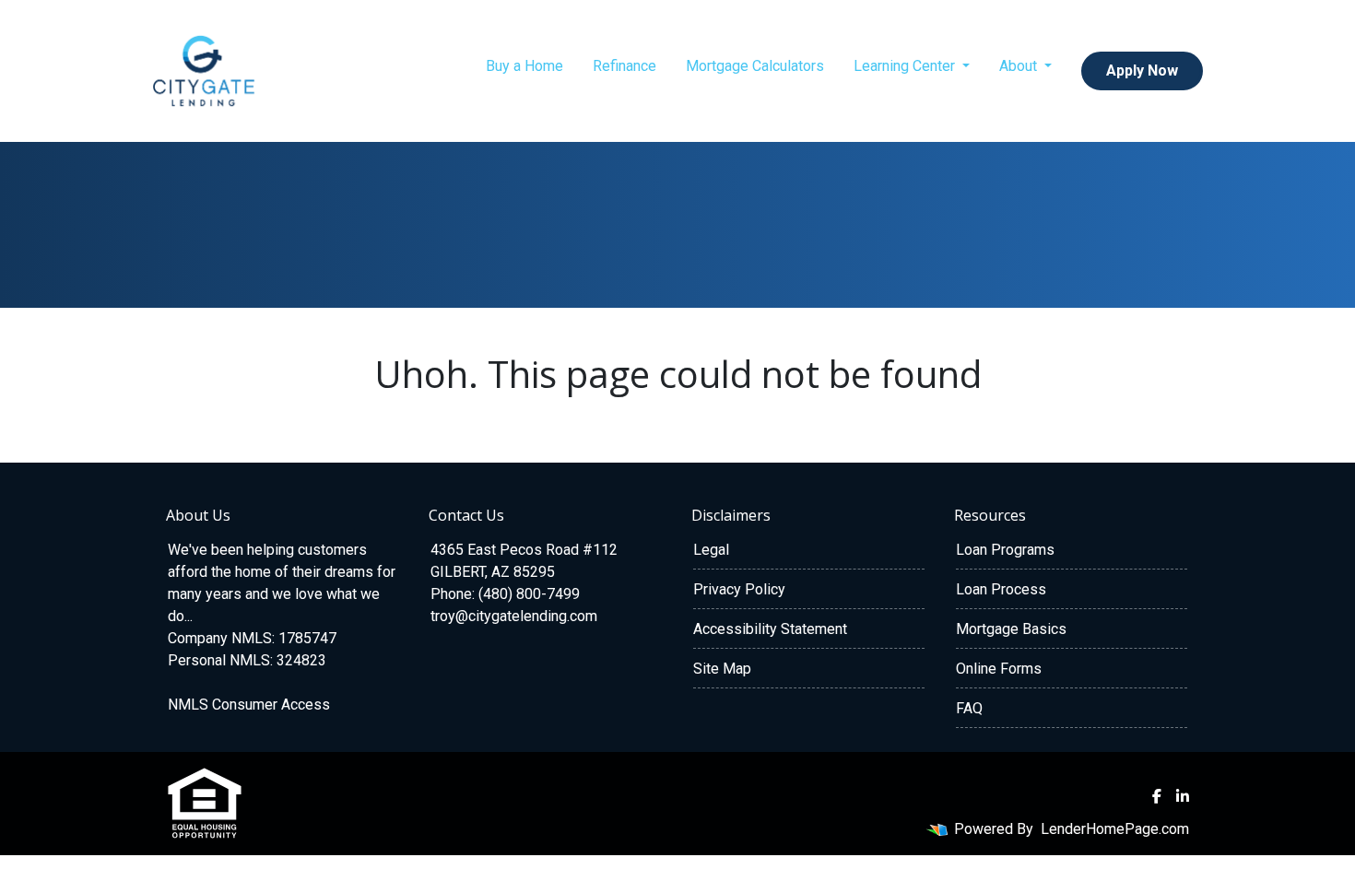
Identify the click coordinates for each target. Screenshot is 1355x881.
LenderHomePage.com (1115, 829)
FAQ (969, 708)
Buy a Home (524, 66)
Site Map (722, 668)
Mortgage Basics (1011, 629)
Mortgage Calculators (755, 66)
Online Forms (999, 668)
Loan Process (1001, 589)
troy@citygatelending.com (513, 616)
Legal (711, 549)
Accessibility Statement (770, 629)
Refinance (624, 66)
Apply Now (1142, 70)
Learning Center (906, 66)
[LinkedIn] (1182, 796)
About (1020, 66)
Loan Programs (1005, 549)
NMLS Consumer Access (249, 704)
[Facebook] (1156, 796)
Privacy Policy (739, 589)
